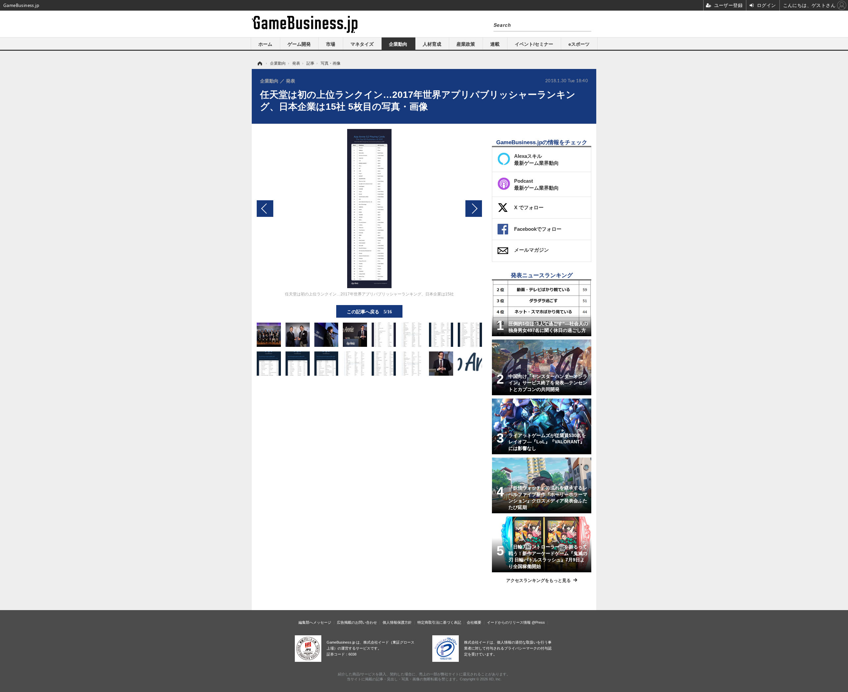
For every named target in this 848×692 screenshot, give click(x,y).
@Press (538, 622)
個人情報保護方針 (397, 622)
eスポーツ (579, 44)
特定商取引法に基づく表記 (439, 622)
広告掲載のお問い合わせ (357, 622)
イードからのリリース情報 (509, 622)
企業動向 (398, 44)
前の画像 (265, 208)
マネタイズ (362, 44)
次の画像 (473, 208)
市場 (330, 44)
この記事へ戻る (369, 311)
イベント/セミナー (534, 44)
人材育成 (432, 44)
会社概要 (474, 622)
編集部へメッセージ (314, 622)
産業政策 (465, 44)
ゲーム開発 (299, 44)
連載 (495, 44)
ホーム (265, 44)
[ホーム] (259, 63)
